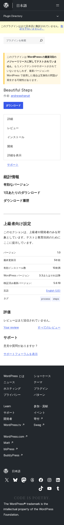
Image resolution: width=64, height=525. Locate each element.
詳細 (10, 119)
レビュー (13, 128)
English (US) (53, 290)
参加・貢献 (41, 406)
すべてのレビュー (49, 327)
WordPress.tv (14, 425)
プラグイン (41, 388)
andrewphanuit (20, 95)
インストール (15, 137)
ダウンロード (13, 105)
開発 (10, 146)
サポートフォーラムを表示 (21, 354)
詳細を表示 (14, 155)
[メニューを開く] (58, 5)
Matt (9, 442)
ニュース (9, 382)
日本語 (16, 471)
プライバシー (12, 394)
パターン (39, 394)
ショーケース (42, 376)
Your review (11, 327)
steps (56, 299)
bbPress (11, 449)
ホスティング (12, 388)
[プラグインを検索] (41, 40)
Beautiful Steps (18, 90)
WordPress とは (14, 376)
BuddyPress (13, 455)
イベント (39, 412)
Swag (39, 425)
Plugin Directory (13, 15)
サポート (12, 164)
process (45, 299)
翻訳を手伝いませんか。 (41, 27)
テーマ (38, 382)
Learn (7, 406)
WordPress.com (16, 436)
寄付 (38, 418)
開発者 (8, 418)
